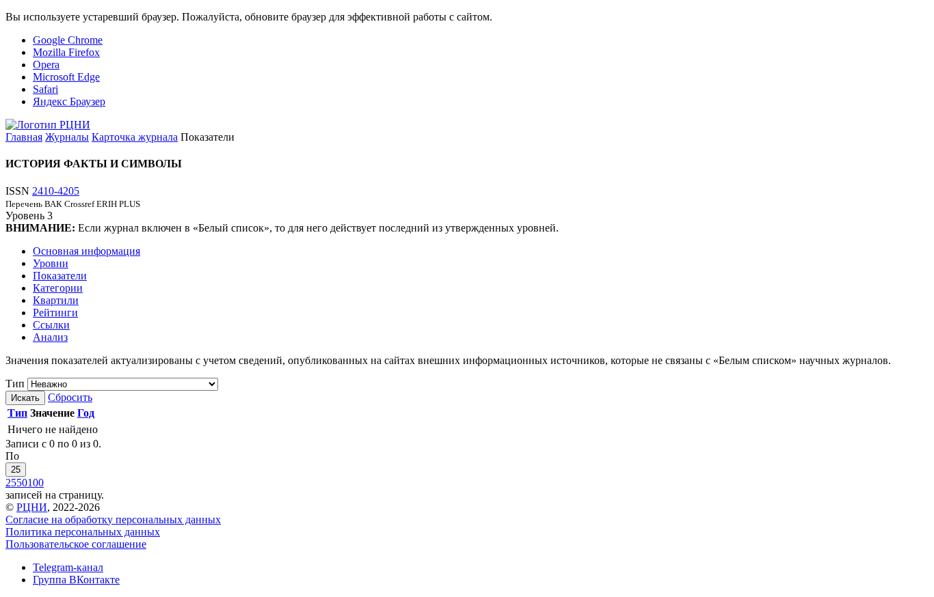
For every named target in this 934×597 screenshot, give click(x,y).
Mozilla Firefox (66, 52)
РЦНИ (31, 507)
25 (16, 469)
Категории (58, 288)
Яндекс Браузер (69, 101)
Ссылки (51, 325)
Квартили (56, 300)
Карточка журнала (135, 137)
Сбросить (70, 397)
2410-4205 (55, 191)
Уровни (50, 263)
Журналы (67, 137)
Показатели (60, 275)
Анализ (50, 337)
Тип (15, 383)
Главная (23, 137)
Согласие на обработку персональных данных (113, 519)
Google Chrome (68, 40)
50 (21, 482)
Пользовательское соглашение (75, 544)
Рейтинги (55, 312)
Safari (45, 89)
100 (35, 482)
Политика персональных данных (82, 532)
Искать (25, 398)
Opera (46, 64)
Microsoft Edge (66, 77)
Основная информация (86, 251)
